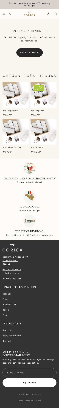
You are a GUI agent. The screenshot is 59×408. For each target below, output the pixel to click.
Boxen (6, 310)
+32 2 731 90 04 (12, 269)
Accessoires (9, 304)
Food (5, 315)
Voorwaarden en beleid (29, 401)
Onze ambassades (12, 335)
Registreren (30, 382)
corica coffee (33, 394)
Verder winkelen (29, 52)
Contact (7, 341)
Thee (5, 299)
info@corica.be (11, 273)
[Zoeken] (10, 13)
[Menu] (3, 13)
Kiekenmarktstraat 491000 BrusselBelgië (15, 260)
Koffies (7, 293)
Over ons (8, 330)
